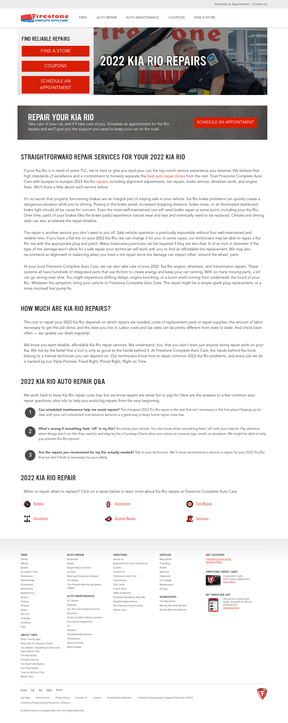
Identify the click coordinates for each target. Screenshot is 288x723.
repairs (102, 182)
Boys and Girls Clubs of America (130, 564)
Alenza (24, 559)
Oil (68, 626)
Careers (117, 568)
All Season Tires (29, 572)
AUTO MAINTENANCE (142, 17)
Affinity (24, 564)
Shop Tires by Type (30, 639)
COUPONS (177, 17)
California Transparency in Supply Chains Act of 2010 (165, 698)
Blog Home (166, 559)
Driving (163, 589)
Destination (27, 576)
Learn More (229, 582)
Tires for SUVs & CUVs (32, 672)
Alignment (72, 559)
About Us (118, 559)
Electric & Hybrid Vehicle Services (84, 618)
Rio (40, 690)
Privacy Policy (62, 698)
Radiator (71, 630)
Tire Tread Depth (29, 668)
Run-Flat (25, 614)
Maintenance (166, 585)
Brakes (70, 564)
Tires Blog (165, 564)
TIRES (83, 17)
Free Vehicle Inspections (79, 622)
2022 (49, 690)
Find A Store (56, 51)
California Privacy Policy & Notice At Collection (45, 703)
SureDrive (26, 623)
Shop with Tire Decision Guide (37, 644)
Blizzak (24, 568)
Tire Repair (73, 580)
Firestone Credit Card (124, 576)
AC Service (72, 601)
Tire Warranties (29, 656)
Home (24, 690)
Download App (231, 608)
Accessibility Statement (119, 698)
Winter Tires (27, 677)
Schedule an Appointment (233, 4)
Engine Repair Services (79, 568)
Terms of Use (43, 698)
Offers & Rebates (122, 593)
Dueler (24, 610)
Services (71, 572)
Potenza (25, 606)
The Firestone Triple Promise (128, 606)
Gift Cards (118, 585)
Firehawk (25, 618)
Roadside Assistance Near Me (129, 597)
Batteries (72, 605)
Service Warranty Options (173, 610)
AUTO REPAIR (107, 17)
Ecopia (24, 597)
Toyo (23, 627)
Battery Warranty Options (173, 606)
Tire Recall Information (32, 664)
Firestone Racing (29, 660)
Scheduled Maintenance (79, 634)
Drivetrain (72, 613)
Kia (33, 690)
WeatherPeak (27, 580)
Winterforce (27, 589)
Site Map (25, 698)
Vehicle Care (119, 610)
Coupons (55, 66)
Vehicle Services (75, 643)
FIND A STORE (204, 17)
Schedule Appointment (125, 602)
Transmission (74, 639)
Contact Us (260, 4)
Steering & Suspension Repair (82, 576)
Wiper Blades (74, 647)
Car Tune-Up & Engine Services (83, 609)
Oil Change (166, 580)
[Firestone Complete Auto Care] (45, 18)
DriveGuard (27, 585)
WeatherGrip (27, 593)
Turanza (25, 602)
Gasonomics (119, 580)
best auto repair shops (166, 176)
